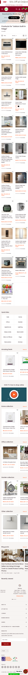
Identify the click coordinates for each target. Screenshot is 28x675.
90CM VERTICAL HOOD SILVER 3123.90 (8, 532)
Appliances (8, 327)
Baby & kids (7, 332)
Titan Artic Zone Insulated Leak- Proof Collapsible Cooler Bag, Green (7, 217)
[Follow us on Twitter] (5, 667)
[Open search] (16, 9)
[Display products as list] (26, 35)
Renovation (7, 342)
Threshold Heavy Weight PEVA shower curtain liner (9, 370)
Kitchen (20, 342)
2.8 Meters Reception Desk (9, 462)
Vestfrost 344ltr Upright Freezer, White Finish (20, 242)
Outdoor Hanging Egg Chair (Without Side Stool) (9, 498)
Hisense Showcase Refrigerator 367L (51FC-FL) (19, 131)
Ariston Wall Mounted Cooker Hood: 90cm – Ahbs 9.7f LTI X (6, 104)
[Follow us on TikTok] (16, 667)
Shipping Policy (14, 595)
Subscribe (6, 644)
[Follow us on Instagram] (8, 667)
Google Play (14, 17)
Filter (5, 35)
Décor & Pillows (7, 337)
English (3, 650)
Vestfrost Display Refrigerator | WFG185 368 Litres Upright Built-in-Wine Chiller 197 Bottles (7, 159)
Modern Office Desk (20, 270)
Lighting (20, 327)
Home (20, 317)
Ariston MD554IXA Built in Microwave (6, 52)
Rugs (20, 337)
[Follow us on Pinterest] (11, 667)
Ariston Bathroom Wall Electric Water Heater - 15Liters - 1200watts (20, 216)
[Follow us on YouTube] (13, 667)
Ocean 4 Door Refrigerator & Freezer (20, 103)
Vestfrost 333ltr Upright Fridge (20, 78)
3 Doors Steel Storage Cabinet (20, 157)
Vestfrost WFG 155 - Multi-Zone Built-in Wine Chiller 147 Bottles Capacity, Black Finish (6, 244)
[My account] (19, 9)
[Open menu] (2, 9)
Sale (8, 317)
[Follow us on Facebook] (2, 667)
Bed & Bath (20, 332)
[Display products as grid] (23, 35)
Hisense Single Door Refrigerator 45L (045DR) (20, 187)
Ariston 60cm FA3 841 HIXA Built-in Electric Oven (6, 79)
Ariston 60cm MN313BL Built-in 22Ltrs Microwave (21, 53)
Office (8, 322)
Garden (20, 322)
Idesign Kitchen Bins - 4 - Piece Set (6, 298)
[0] (25, 9)
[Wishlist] (22, 9)
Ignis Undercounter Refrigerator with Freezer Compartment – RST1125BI (6, 132)
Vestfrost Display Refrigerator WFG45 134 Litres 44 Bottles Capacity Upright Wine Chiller (6, 188)
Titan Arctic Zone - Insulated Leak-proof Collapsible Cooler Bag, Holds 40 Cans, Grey (7, 273)
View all (25, 349)
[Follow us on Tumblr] (19, 667)
